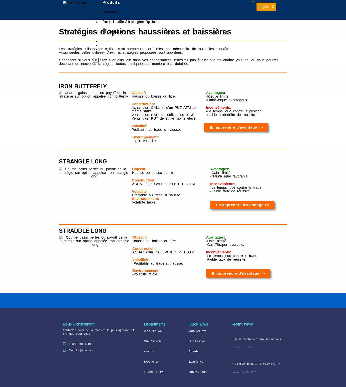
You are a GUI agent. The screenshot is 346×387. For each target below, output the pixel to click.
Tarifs (109, 44)
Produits (111, 2)
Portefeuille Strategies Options (131, 22)
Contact (111, 52)
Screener (111, 12)
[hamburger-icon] (253, 1)
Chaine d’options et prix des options (256, 339)
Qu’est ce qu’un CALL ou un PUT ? (256, 363)
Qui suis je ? (115, 48)
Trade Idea (112, 31)
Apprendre (113, 41)
